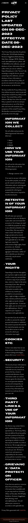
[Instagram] (4, 2)
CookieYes (22, 510)
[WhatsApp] (6, 2)
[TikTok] (2, 2)
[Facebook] (7, 2)
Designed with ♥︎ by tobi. (14, 521)
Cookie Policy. (21, 355)
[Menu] (25, 3)
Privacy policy (22, 519)
